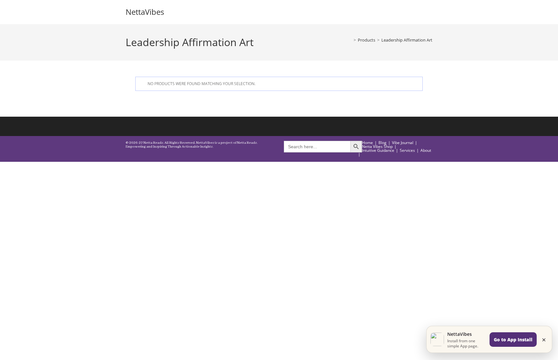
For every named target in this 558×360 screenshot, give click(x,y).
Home (367, 142)
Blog (382, 142)
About (425, 150)
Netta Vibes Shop (377, 146)
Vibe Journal (402, 142)
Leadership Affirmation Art (406, 40)
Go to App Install (513, 339)
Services (407, 150)
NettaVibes (145, 11)
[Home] (350, 40)
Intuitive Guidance (378, 150)
